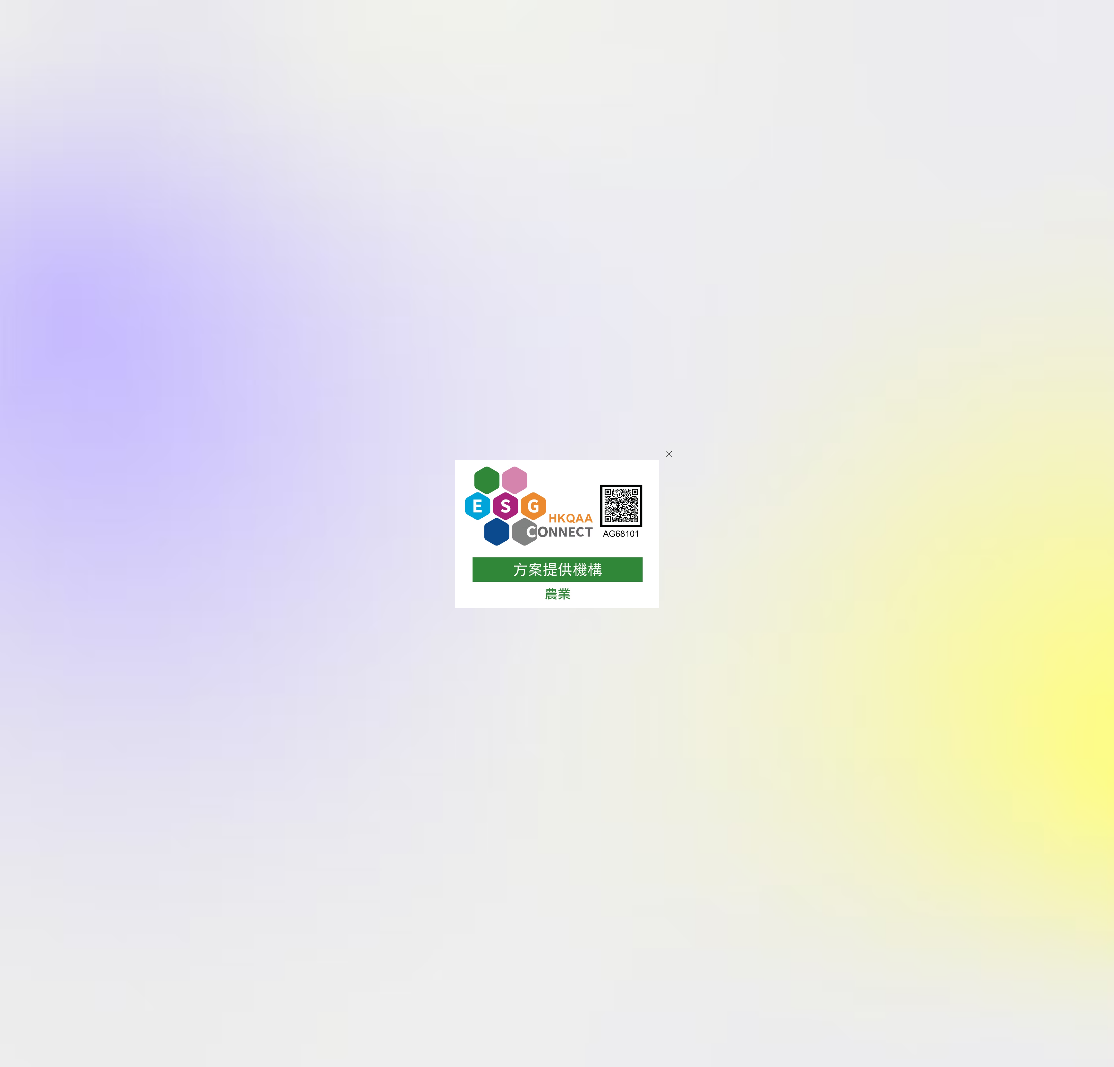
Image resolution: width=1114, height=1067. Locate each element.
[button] (669, 454)
